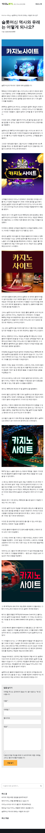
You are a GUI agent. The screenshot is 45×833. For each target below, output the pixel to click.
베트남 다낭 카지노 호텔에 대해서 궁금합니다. (18, 808)
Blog (8, 15)
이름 (6, 701)
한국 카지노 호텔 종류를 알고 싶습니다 (15, 801)
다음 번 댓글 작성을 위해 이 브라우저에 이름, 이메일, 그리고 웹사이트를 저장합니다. (22, 756)
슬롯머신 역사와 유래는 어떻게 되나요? (15, 811)
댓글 (6, 726)
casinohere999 (10, 32)
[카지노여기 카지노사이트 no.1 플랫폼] (14, 3)
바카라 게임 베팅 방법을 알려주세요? (15, 797)
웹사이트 (7, 718)
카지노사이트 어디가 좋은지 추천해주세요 (16, 804)
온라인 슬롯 (6, 204)
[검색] (41, 785)
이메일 (7, 709)
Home (4, 15)
